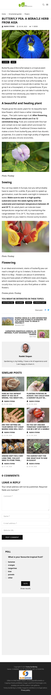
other (10, 578)
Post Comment (12, 537)
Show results (25, 588)
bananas (11, 562)
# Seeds (28, 302)
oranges (11, 565)
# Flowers (19, 302)
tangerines (12, 568)
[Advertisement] (25, 626)
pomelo (11, 575)
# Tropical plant (39, 302)
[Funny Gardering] (25, 4)
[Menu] (47, 5)
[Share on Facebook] (45, 310)
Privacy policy (25, 690)
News (13, 62)
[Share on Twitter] (48, 310)
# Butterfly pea (8, 302)
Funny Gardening (31, 667)
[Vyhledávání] (43, 5)
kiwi (10, 572)
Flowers (5, 62)
